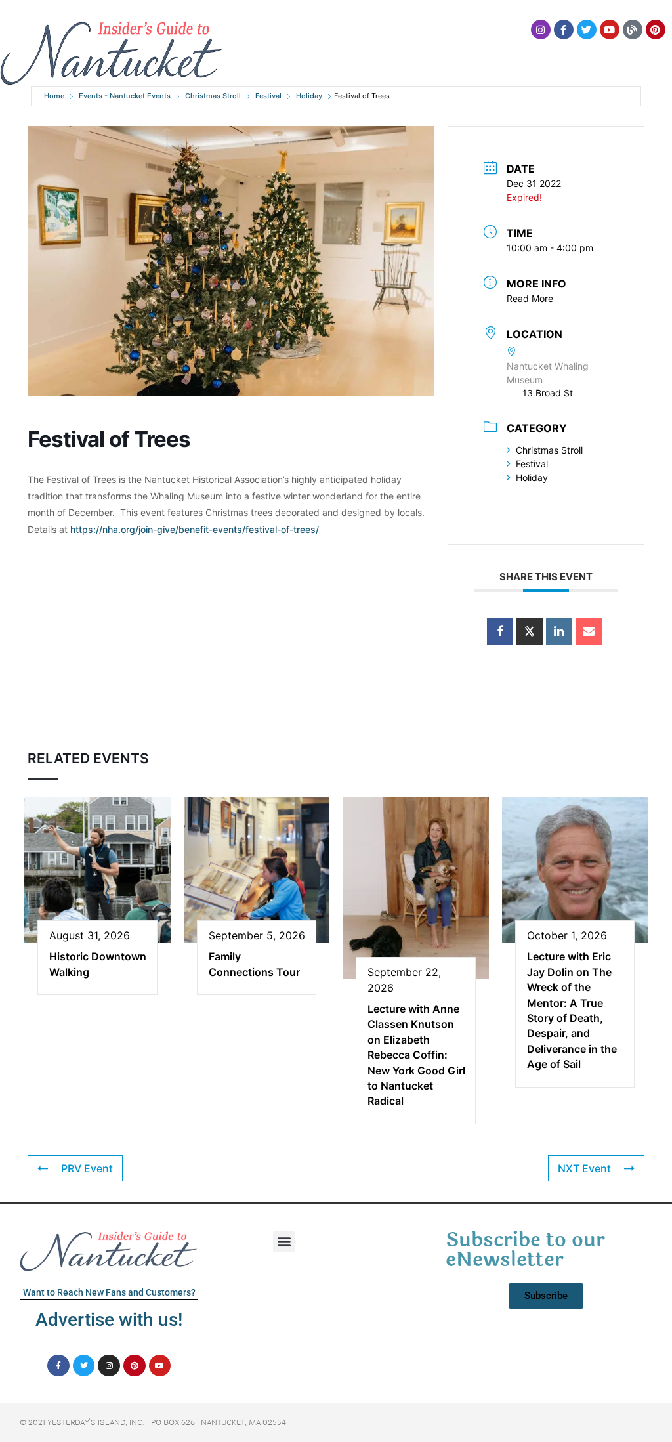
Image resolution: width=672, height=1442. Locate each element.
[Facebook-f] (564, 29)
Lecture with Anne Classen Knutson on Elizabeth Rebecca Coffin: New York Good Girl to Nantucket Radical (416, 1054)
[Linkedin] (559, 631)
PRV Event (87, 1168)
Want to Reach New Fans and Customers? (109, 1292)
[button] (284, 1241)
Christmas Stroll (213, 95)
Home (54, 95)
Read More (530, 298)
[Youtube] (610, 29)
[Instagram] (541, 29)
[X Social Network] (529, 631)
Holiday (309, 95)
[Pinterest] (655, 29)
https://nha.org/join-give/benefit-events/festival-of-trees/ (194, 529)
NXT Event (584, 1168)
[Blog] (632, 29)
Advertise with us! (108, 1319)
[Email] (589, 631)
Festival (268, 95)
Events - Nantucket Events (125, 95)
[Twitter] (587, 29)
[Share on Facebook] (500, 631)
